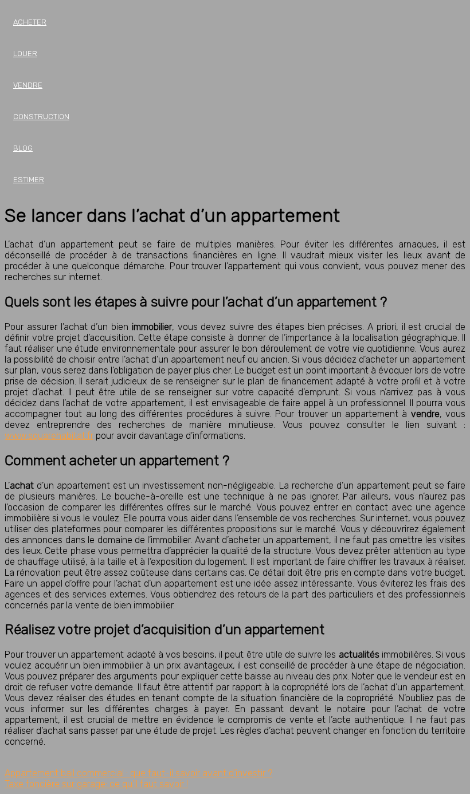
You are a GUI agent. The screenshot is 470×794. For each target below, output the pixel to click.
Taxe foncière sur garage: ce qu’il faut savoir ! (96, 784)
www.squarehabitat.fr (49, 435)
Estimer (28, 179)
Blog (23, 148)
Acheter (29, 22)
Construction (41, 116)
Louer (25, 53)
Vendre (27, 85)
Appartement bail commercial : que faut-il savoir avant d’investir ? (138, 773)
